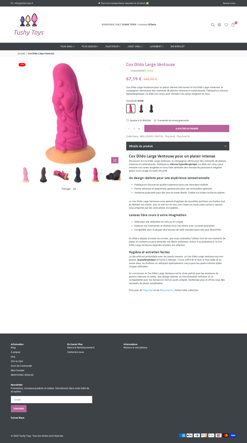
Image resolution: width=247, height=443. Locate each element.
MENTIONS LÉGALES (22, 375)
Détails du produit (141, 146)
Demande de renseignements (173, 120)
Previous (21, 114)
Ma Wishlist (178, 46)
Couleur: (135, 101)
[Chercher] (213, 24)
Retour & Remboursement (81, 347)
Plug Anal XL (183, 136)
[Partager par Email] (74, 189)
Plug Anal (67, 46)
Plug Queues (89, 46)
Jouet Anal (134, 46)
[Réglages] (219, 24)
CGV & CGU (17, 361)
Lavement (155, 46)
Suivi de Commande (21, 365)
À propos (15, 352)
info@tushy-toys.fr (23, 3)
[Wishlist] (226, 24)
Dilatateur (112, 46)
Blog (13, 347)
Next (117, 114)
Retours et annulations (136, 347)
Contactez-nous (75, 352)
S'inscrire (19, 409)
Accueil (21, 53)
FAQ (13, 356)
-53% (22, 64)
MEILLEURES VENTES (151, 136)
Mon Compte (17, 370)
